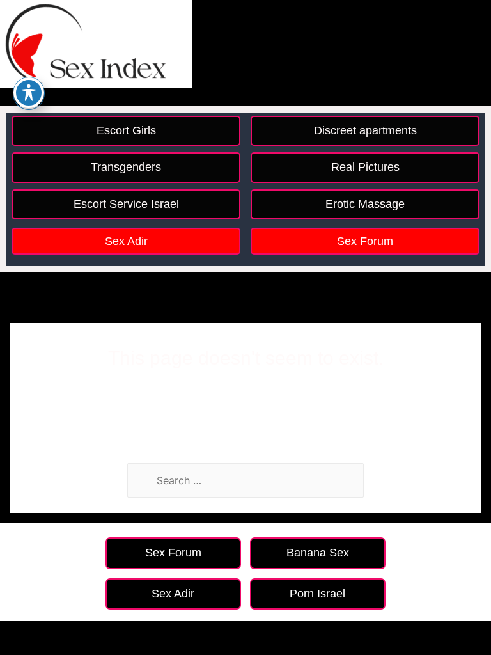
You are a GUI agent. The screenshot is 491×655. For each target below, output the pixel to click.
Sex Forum (365, 241)
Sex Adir (126, 241)
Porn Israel (317, 593)
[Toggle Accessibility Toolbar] (28, 92)
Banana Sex (317, 552)
